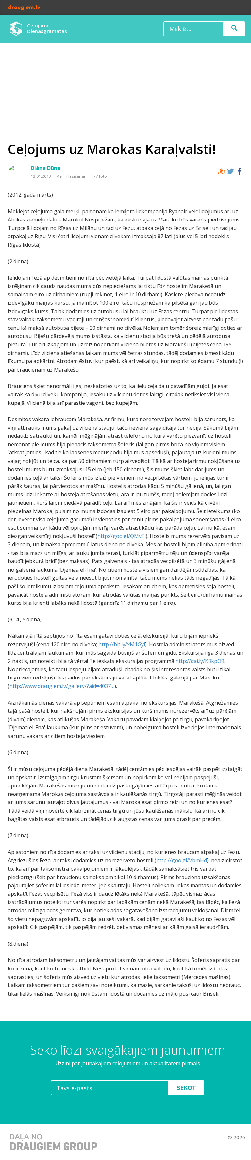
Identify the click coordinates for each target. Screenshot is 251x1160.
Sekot (186, 1087)
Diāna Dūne (45, 168)
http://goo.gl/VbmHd (181, 860)
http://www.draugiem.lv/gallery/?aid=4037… (61, 686)
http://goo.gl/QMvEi (121, 536)
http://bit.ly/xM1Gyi (121, 644)
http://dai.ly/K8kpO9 (200, 660)
